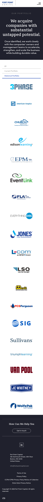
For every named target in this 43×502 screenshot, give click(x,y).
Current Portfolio (11, 71)
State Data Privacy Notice (21, 483)
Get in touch (21, 430)
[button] (38, 3)
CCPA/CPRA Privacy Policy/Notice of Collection (21, 480)
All (5, 66)
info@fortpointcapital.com (19, 466)
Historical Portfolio (11, 76)
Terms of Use (21, 473)
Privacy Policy (21, 476)
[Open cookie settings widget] (3, 498)
